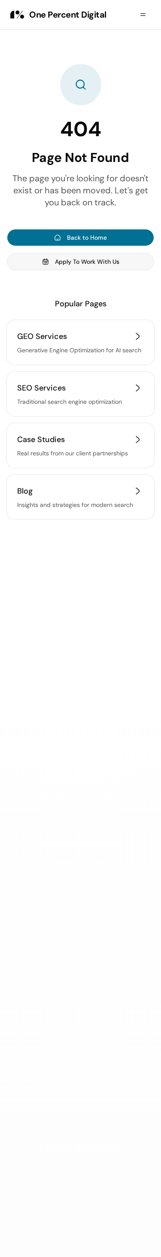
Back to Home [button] (87, 237)
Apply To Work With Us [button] (87, 261)
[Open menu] (143, 14)
